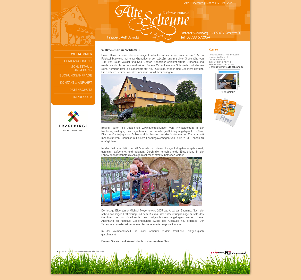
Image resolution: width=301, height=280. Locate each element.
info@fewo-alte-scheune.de (229, 67)
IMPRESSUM (212, 3)
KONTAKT (197, 3)
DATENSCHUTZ (80, 89)
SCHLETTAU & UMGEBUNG (81, 68)
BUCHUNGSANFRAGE (75, 75)
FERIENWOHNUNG (78, 61)
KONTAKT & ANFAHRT (76, 82)
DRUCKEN (227, 3)
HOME (186, 3)
